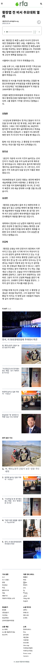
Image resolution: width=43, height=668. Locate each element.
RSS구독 (4, 635)
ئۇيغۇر (25, 596)
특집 (3, 588)
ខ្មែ (24, 590)
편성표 (4, 610)
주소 (24, 632)
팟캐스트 (26, 612)
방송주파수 (5, 618)
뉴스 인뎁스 (5, 580)
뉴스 (3, 577)
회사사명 (26, 643)
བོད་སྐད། (25, 593)
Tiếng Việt (26, 598)
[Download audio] (39, 31)
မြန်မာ (25, 582)
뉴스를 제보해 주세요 (8, 632)
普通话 (25, 577)
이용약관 (26, 640)
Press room (27, 653)
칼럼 (3, 582)
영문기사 (4, 596)
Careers (26, 656)
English (25, 601)
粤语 (24, 580)
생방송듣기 (5, 612)
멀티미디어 (5, 590)
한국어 (25, 585)
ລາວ (24, 588)
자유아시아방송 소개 (8, 598)
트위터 (25, 618)
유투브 (25, 610)
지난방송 (4, 615)
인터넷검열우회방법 (8, 620)
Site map (26, 645)
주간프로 (4, 585)
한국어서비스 (27, 629)
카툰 (3, 593)
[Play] (5, 32)
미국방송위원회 (28, 648)
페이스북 (26, 615)
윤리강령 (26, 635)
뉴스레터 (4, 629)
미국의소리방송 (28, 651)
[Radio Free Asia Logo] (21, 3)
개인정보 (26, 637)
